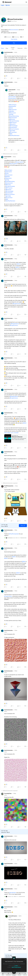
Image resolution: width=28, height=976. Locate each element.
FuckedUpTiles (7, 793)
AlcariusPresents (12, 916)
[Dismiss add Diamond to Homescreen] (25, 959)
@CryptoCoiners (17, 303)
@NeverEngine (12, 104)
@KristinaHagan (14, 125)
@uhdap (11, 114)
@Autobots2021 (13, 117)
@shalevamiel (12, 106)
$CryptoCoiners (8, 596)
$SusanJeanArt (12, 96)
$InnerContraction (14, 29)
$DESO (18, 264)
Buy (14, 43)
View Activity (14, 39)
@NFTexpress (13, 122)
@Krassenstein (13, 109)
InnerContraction (8, 52)
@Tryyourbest (13, 132)
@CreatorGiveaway (14, 121)
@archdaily (12, 130)
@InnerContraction (14, 129)
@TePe (11, 108)
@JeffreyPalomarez (14, 135)
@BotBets (11, 111)
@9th (11, 133)
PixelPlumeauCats (8, 486)
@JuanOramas (13, 127)
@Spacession (12, 112)
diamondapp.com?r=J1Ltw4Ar (11, 432)
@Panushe (12, 119)
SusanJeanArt (11, 89)
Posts (2, 48)
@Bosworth (12, 124)
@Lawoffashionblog (14, 116)
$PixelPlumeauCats (14, 533)
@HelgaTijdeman (15, 323)
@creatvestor (13, 892)
